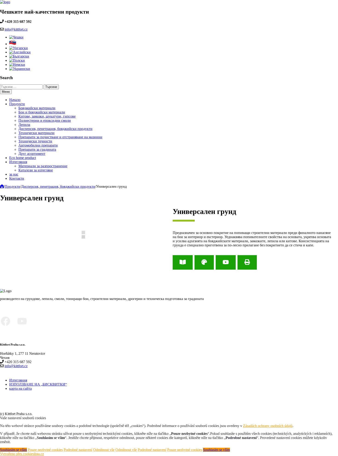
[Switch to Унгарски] (18, 48)
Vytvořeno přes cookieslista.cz (22, 454)
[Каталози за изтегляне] (183, 262)
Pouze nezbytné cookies (45, 450)
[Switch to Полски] (17, 60)
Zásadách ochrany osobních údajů (267, 426)
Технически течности (35, 141)
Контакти (16, 178)
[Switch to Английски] (20, 52)
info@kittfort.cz (16, 29)
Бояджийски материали (36, 108)
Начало (14, 100)
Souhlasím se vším (13, 450)
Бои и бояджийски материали (41, 112)
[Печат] (247, 262)
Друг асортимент (31, 154)
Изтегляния (18, 162)
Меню (6, 91)
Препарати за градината (37, 149)
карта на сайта (20, 388)
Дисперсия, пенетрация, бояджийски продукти (55, 129)
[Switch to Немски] (17, 64)
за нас (13, 174)
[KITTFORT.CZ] (2, 186)
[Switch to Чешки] (16, 37)
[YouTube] (226, 262)
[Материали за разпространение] (204, 262)
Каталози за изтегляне (35, 170)
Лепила (24, 125)
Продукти (17, 104)
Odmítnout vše (104, 450)
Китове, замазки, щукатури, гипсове (47, 116)
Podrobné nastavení (78, 450)
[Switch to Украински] (19, 69)
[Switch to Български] (19, 56)
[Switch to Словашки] (13, 44)
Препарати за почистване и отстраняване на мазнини (60, 137)
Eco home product (22, 158)
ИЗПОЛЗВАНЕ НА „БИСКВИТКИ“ (38, 384)
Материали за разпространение (42, 166)
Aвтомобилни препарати (38, 145)
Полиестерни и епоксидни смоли (44, 120)
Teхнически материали (36, 133)
